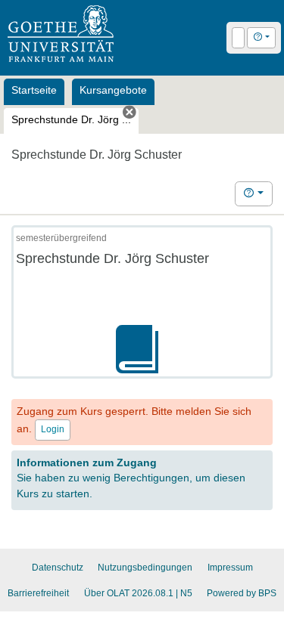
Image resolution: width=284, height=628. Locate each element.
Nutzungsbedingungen (145, 567)
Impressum (230, 567)
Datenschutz (57, 567)
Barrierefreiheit (38, 593)
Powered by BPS (241, 593)
